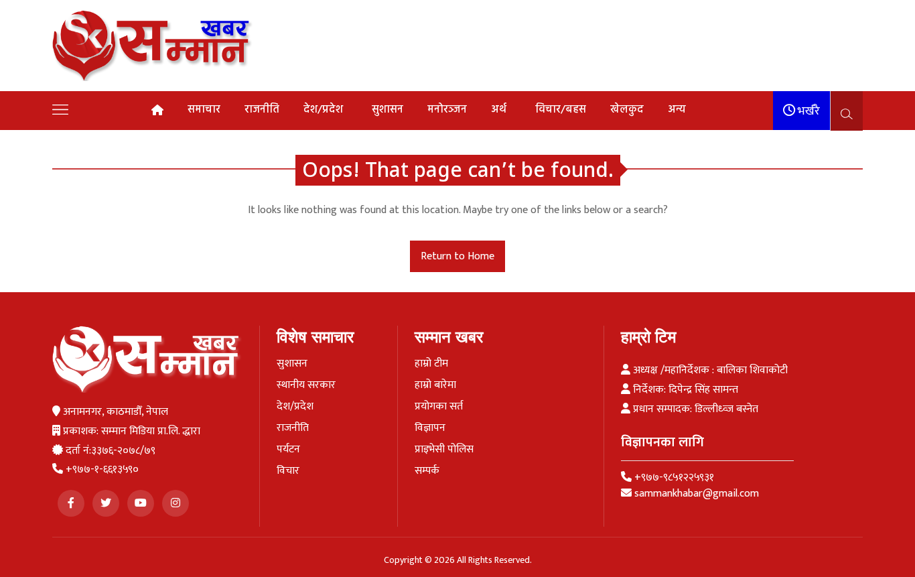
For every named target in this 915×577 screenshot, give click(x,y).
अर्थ (498, 110)
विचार (288, 471)
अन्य (677, 110)
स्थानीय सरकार (306, 385)
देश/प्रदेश (323, 110)
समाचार (204, 110)
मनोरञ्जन (447, 110)
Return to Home (457, 256)
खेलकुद (627, 110)
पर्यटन (288, 450)
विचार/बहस (560, 110)
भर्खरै (807, 111)
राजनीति (261, 110)
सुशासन (387, 110)
